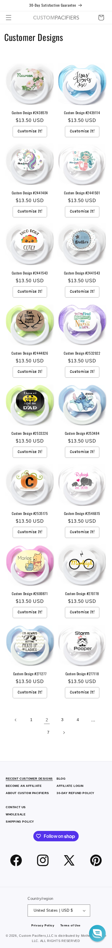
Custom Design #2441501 (82, 193)
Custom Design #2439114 (82, 112)
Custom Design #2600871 (30, 593)
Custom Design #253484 (82, 433)
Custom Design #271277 (30, 674)
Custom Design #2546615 (82, 513)
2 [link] (47, 719)
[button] (8, 17)
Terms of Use (70, 925)
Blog (61, 778)
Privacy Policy (42, 925)
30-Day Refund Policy (75, 793)
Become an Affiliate (24, 785)
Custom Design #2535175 (30, 513)
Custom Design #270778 (82, 593)
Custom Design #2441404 (30, 193)
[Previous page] (15, 720)
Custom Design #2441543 (30, 273)
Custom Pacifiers (32, 935)
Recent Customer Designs (29, 778)
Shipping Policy (20, 821)
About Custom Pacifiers (27, 793)
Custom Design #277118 (82, 674)
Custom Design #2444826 (29, 353)
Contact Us (16, 807)
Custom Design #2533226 (29, 433)
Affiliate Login (70, 785)
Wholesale (16, 814)
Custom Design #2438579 (30, 112)
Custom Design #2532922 (82, 353)
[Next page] (63, 732)
